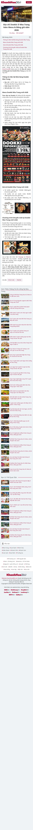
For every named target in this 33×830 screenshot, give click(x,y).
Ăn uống (12, 33)
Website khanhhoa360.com (10, 578)
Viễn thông (22, 567)
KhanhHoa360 (6, 69)
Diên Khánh (6, 550)
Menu (29, 2)
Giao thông (7, 569)
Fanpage (20, 257)
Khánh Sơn (23, 550)
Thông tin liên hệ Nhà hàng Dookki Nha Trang (16, 40)
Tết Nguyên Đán (22, 558)
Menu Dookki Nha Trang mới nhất (13, 42)
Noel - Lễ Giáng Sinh (9, 561)
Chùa (15, 567)
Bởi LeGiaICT (20, 33)
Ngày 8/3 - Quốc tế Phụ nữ (11, 564)
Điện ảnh (29, 567)
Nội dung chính (7, 37)
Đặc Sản (21, 569)
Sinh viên (11, 280)
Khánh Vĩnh (14, 550)
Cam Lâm (5, 553)
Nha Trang (6, 548)
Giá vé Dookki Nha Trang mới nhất (13, 45)
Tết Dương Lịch (12, 558)
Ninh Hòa (21, 548)
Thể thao (27, 564)
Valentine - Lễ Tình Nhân (23, 561)
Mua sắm (27, 569)
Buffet (19, 280)
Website (28, 257)
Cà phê (21, 564)
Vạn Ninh (12, 553)
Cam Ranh (13, 548)
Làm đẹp (14, 569)
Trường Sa (20, 553)
